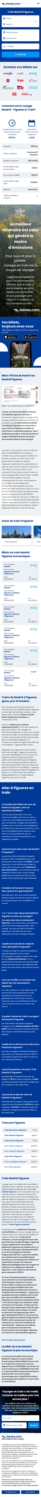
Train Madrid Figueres (14, 1135)
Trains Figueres (18, 1269)
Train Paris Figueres (13, 1156)
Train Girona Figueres (13, 1140)
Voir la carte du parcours (13, 1340)
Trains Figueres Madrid (18, 1224)
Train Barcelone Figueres (15, 1130)
